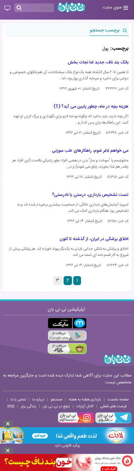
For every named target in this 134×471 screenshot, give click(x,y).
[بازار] (67, 348)
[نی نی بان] (71, 7)
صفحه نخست (118, 399)
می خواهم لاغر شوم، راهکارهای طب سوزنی (90, 150)
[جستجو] (19, 8)
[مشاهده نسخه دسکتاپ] (7, 8)
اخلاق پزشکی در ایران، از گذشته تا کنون (94, 239)
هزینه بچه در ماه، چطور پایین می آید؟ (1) (91, 106)
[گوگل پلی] (67, 335)
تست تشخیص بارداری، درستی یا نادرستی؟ (90, 195)
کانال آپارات (84, 406)
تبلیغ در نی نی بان (56, 406)
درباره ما (38, 399)
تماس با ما (18, 399)
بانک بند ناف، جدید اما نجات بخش (98, 62)
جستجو (56, 399)
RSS (10, 406)
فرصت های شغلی (113, 406)
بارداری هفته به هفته (85, 399)
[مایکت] (67, 323)
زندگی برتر (28, 406)
